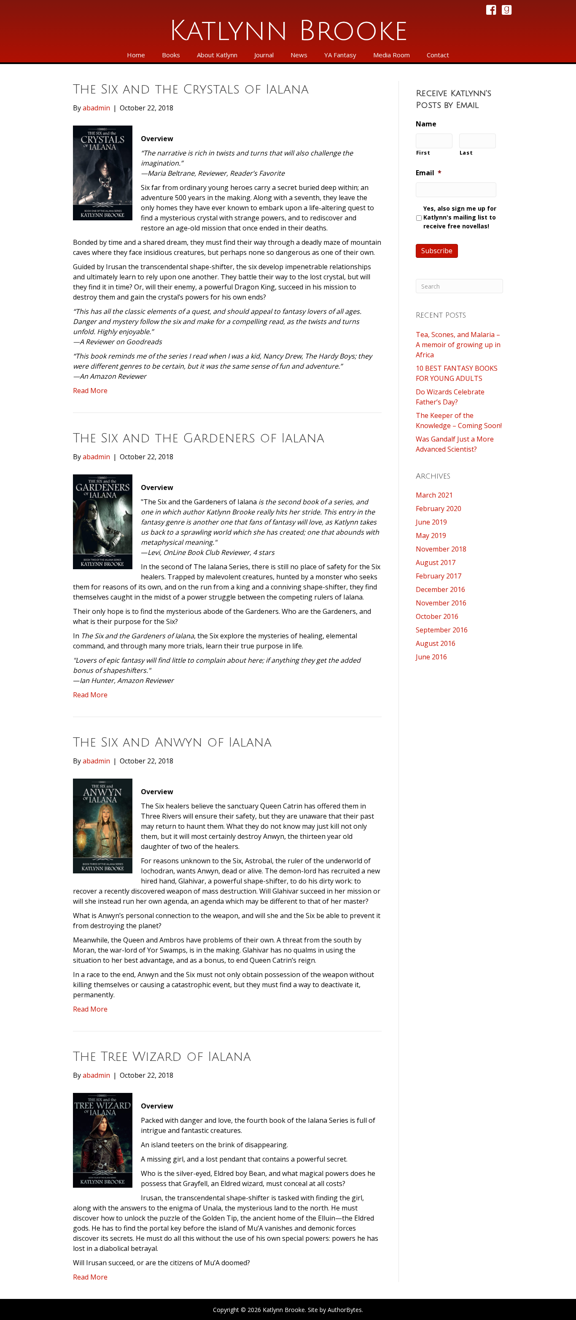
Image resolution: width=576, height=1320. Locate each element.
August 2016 (435, 643)
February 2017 (438, 576)
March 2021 (434, 495)
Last (466, 152)
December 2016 (440, 589)
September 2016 (442, 630)
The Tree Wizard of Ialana (162, 1057)
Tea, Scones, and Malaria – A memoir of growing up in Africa (458, 344)
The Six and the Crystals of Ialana (191, 89)
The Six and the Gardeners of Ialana (198, 438)
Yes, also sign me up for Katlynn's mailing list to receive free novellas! (459, 217)
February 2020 (438, 508)
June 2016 (431, 656)
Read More (90, 390)
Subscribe (436, 250)
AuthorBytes (345, 1310)
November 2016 (441, 603)
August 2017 (435, 562)
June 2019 (431, 522)
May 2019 (431, 535)
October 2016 (437, 616)
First (423, 152)
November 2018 (441, 549)
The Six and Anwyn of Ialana (172, 743)
